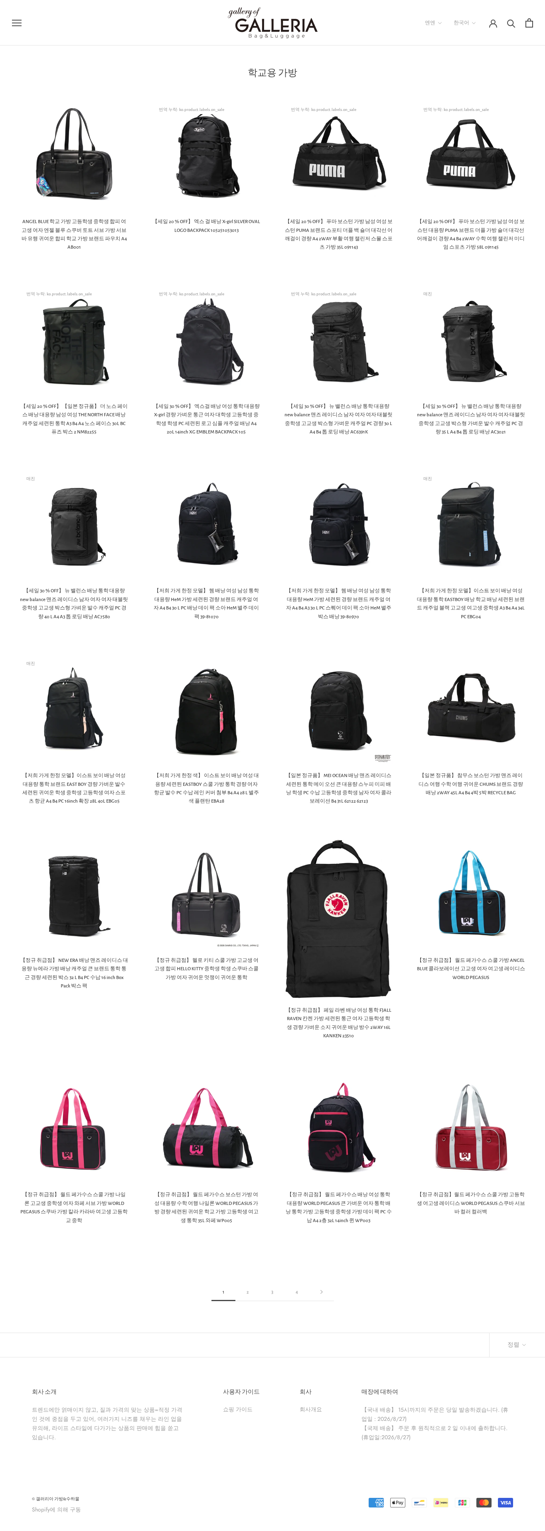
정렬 (513, 1345)
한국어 (461, 23)
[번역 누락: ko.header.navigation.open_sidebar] (17, 22)
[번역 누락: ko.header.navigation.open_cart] (529, 23)
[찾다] (511, 23)
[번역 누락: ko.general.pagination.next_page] (321, 1292)
